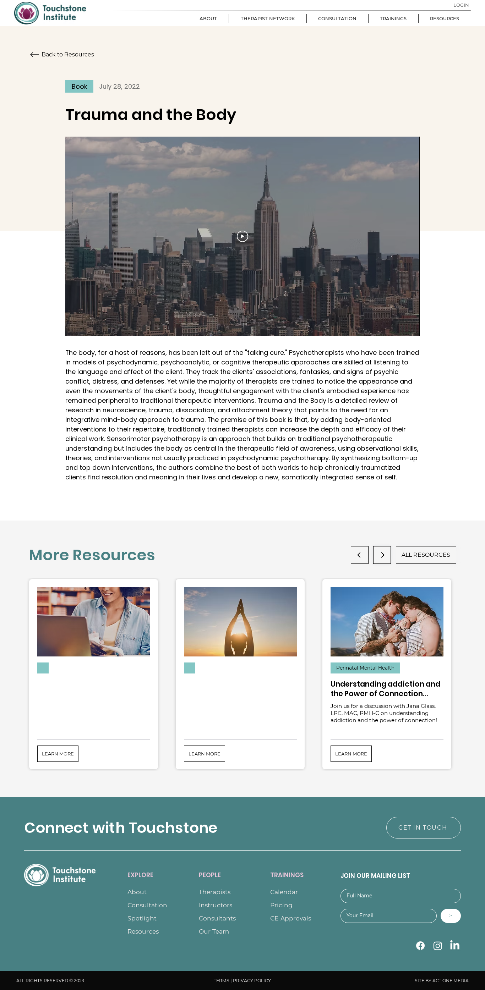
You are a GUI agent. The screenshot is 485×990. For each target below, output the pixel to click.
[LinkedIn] (455, 945)
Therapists (214, 892)
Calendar (284, 892)
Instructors (215, 905)
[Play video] (242, 236)
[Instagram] (437, 945)
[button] (57, 754)
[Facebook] (420, 945)
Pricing (281, 905)
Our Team (214, 931)
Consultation (147, 905)
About (137, 892)
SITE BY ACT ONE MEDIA (442, 980)
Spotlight (142, 918)
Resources (143, 931)
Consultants (217, 918)
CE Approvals (290, 918)
